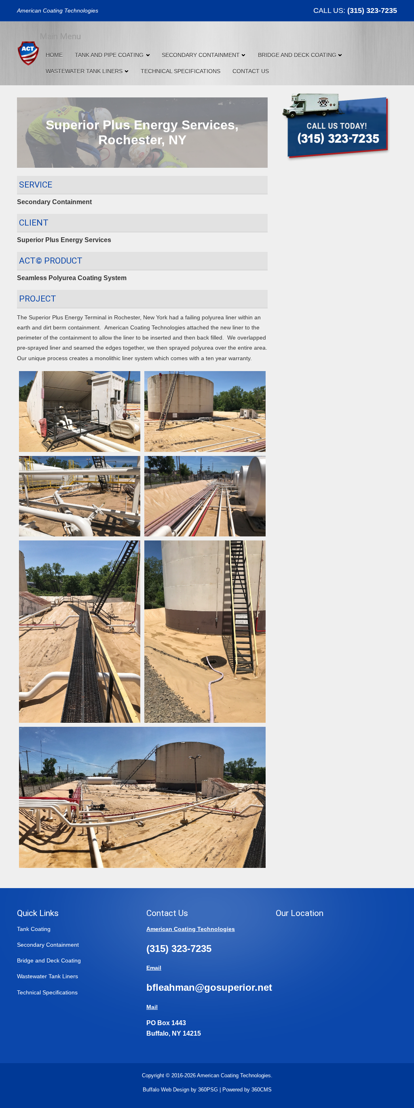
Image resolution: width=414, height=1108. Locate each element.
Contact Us (250, 71)
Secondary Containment (201, 55)
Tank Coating (34, 929)
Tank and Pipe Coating (109, 55)
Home (54, 55)
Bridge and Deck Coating (297, 55)
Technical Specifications (180, 71)
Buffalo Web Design (166, 1090)
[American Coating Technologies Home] (28, 52)
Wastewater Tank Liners (84, 71)
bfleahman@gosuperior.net (209, 987)
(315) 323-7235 (372, 10)
